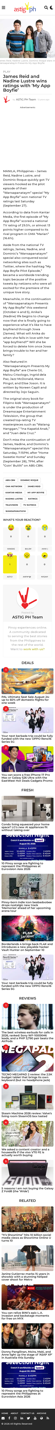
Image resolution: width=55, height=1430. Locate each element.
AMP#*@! (27, 577)
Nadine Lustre (14, 499)
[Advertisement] (27, 137)
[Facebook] (9, 1418)
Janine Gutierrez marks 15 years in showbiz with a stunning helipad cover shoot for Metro (26, 1276)
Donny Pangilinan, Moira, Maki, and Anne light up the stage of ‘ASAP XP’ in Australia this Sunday (27, 1354)
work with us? (34, 649)
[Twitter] (28, 1418)
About (14, 1413)
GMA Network (14, 486)
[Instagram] (15, 1418)
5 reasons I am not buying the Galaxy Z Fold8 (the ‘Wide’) (27, 1190)
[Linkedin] (21, 1418)
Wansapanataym (16, 511)
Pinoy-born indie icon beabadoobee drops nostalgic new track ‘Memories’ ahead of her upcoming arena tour (27, 907)
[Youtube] (35, 1418)
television (12, 505)
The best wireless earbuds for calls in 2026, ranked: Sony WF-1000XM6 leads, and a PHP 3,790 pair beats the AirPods (27, 1037)
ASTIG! (10, 577)
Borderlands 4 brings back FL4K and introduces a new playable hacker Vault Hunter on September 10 (27, 947)
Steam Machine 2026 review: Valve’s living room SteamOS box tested (27, 1115)
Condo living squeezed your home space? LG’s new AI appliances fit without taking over (26, 827)
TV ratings (29, 505)
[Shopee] (41, 1418)
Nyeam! (44, 577)
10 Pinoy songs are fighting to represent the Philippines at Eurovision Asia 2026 (22, 866)
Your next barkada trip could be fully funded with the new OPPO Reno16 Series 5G (27, 738)
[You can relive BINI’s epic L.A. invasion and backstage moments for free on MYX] (27, 1297)
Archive (41, 1413)
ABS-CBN (10, 480)
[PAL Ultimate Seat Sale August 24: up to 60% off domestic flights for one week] (27, 681)
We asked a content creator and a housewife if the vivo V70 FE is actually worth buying (25, 1152)
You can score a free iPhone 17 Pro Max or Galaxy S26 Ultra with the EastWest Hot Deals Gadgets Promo (27, 777)
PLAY (6, 71)
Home (5, 1413)
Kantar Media (14, 492)
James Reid (34, 486)
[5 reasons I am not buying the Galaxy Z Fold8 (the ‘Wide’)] (27, 1173)
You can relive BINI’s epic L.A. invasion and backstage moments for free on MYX (25, 1315)
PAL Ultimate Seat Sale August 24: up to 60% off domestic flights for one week (25, 700)
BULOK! (28, 549)
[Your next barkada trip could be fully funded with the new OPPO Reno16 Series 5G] (27, 720)
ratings (32, 499)
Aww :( (45, 549)
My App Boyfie (36, 492)
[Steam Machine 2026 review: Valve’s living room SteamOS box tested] (27, 1098)
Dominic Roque (29, 480)
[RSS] (48, 1418)
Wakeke (11, 549)
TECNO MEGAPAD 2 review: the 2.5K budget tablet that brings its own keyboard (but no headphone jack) (27, 1077)
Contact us (27, 1413)
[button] (3, 8)
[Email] (3, 1418)
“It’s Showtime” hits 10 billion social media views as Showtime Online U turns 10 (26, 1237)
